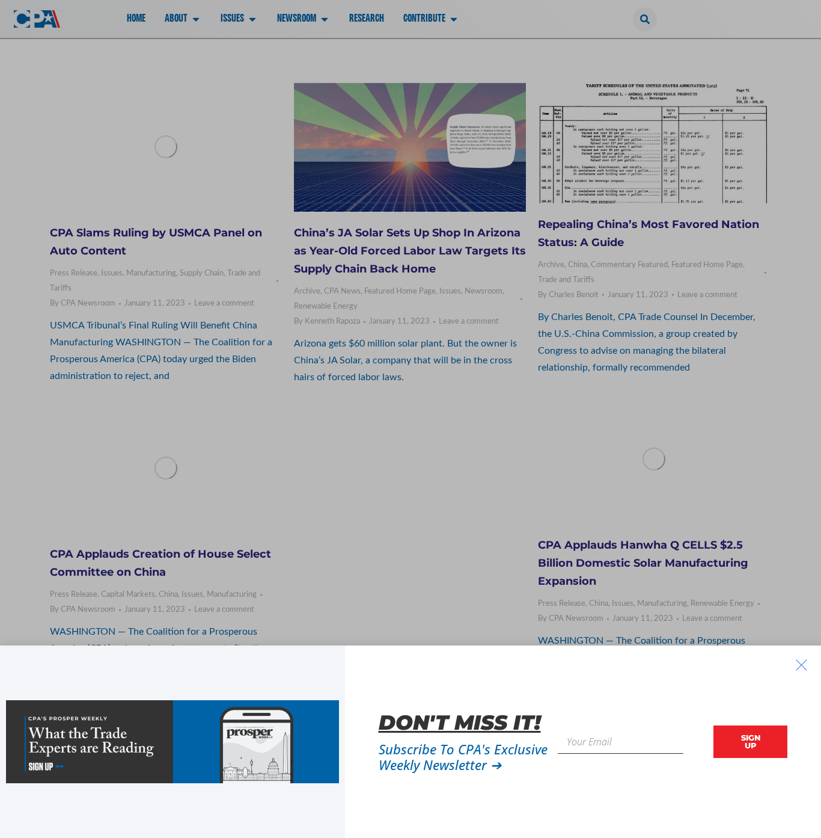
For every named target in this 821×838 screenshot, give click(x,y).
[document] (410, 419)
